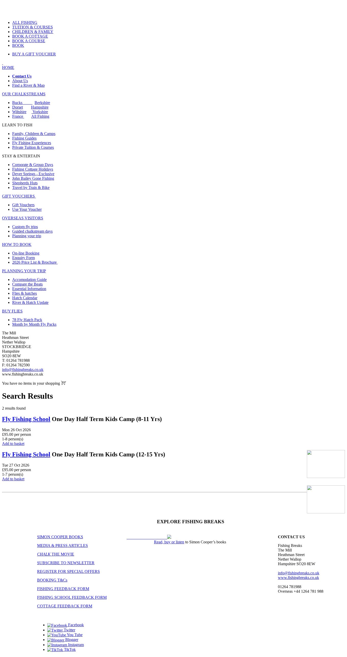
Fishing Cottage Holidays (32, 169)
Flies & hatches (24, 293)
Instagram (75, 645)
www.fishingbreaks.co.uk (298, 577)
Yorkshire (39, 112)
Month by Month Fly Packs (34, 324)
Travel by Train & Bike (31, 187)
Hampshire (40, 107)
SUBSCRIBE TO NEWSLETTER (65, 563)
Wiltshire (19, 112)
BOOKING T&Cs (52, 580)
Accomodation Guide (29, 279)
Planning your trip (26, 236)
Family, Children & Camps (33, 133)
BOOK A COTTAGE (30, 36)
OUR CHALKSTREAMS (23, 94)
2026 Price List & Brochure (35, 262)
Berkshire (42, 102)
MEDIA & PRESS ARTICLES (62, 545)
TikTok (69, 649)
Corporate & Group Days (32, 164)
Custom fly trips (25, 227)
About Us (20, 81)
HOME (8, 67)
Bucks (22, 102)
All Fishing (40, 116)
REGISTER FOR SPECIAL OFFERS (68, 571)
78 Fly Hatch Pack (27, 320)
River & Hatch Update (30, 302)
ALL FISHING (24, 22)
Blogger (71, 639)
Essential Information (29, 289)
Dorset (17, 107)
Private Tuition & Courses (33, 147)
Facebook (75, 625)
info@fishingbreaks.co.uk (22, 369)
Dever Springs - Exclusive (33, 174)
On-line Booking (25, 253)
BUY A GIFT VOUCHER (34, 54)
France (18, 116)
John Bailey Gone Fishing (33, 178)
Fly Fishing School (26, 419)
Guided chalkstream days (32, 231)
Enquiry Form (23, 258)
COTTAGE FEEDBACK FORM (64, 606)
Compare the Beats (27, 284)
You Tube (74, 635)
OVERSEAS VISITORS (22, 218)
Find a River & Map (28, 85)
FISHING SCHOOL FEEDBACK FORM (72, 597)
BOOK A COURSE (28, 41)
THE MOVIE (55, 554)
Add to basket (13, 443)
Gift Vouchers (23, 205)
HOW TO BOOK (16, 244)
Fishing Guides (24, 138)
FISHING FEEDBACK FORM (63, 589)
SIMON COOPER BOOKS (60, 537)
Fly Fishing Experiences (31, 143)
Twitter (69, 630)
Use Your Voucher (27, 209)
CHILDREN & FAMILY (32, 31)
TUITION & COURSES (32, 27)
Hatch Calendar (24, 298)
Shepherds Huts (25, 183)
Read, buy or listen (169, 542)
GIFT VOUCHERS (19, 196)
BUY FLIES (12, 311)
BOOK (18, 45)
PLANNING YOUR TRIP (24, 271)
